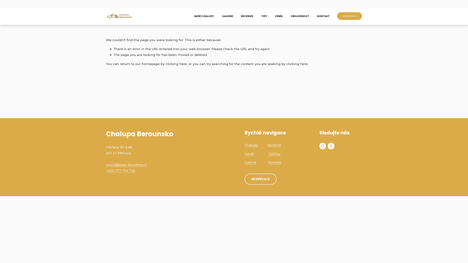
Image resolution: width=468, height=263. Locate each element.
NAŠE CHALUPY (204, 16)
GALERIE (227, 16)
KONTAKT (323, 16)
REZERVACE (349, 16)
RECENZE (247, 16)
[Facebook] (331, 146)
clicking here (176, 64)
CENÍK (279, 16)
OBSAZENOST (300, 16)
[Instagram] (322, 146)
